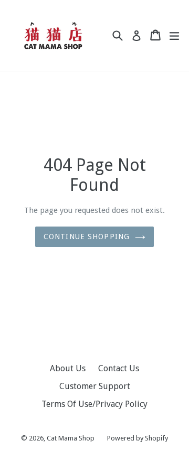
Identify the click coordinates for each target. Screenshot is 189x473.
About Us (68, 368)
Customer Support (94, 386)
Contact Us (118, 368)
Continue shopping (87, 236)
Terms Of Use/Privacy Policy (94, 404)
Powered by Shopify (137, 438)
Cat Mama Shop (70, 438)
